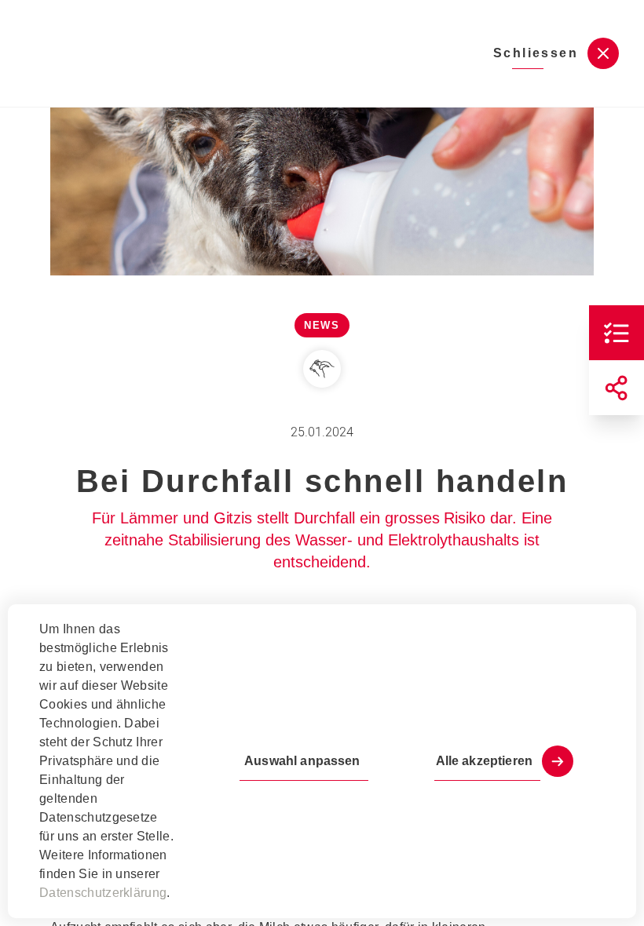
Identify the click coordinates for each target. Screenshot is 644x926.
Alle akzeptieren (484, 760)
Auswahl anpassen (302, 760)
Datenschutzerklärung (102, 892)
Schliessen (535, 53)
